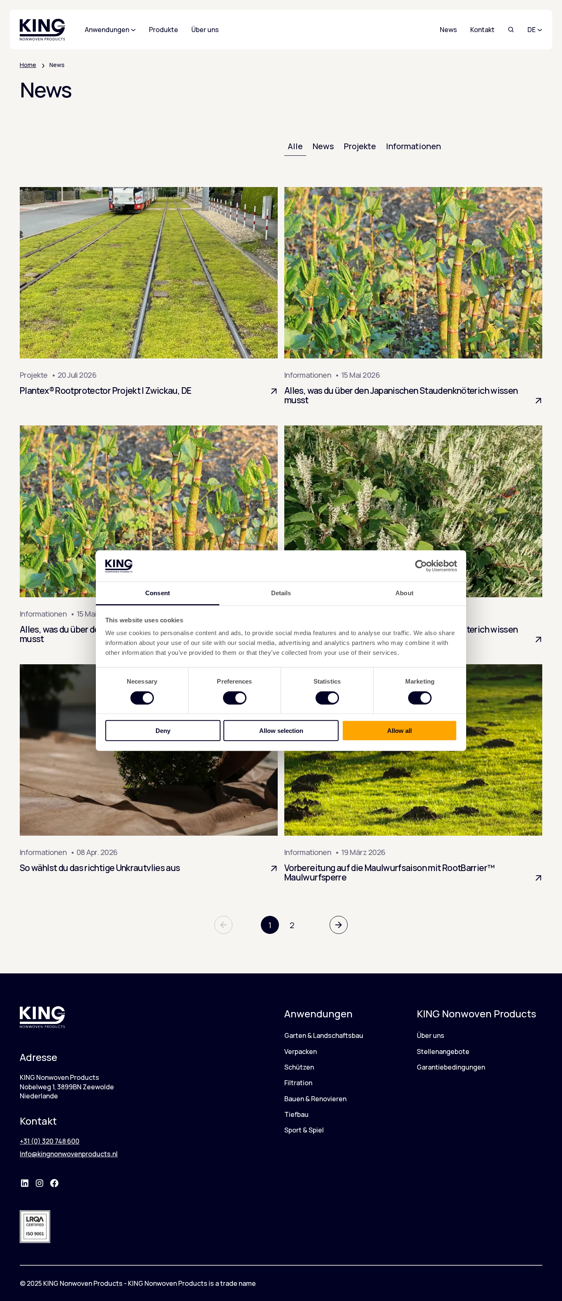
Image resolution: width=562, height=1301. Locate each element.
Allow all (399, 730)
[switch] (234, 697)
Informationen (413, 146)
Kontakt (482, 29)
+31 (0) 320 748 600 (49, 1141)
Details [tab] (281, 592)
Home (28, 65)
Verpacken (300, 1051)
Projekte (360, 146)
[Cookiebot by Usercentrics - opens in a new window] (421, 566)
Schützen (299, 1067)
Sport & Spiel (304, 1130)
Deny (163, 730)
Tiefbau (296, 1114)
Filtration (298, 1082)
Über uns (430, 1035)
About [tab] (404, 592)
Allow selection (281, 730)
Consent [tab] (157, 592)
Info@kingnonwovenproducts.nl (69, 1153)
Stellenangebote (443, 1051)
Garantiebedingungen (451, 1067)
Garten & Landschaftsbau (323, 1035)
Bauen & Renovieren (315, 1098)
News (448, 29)
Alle (295, 146)
